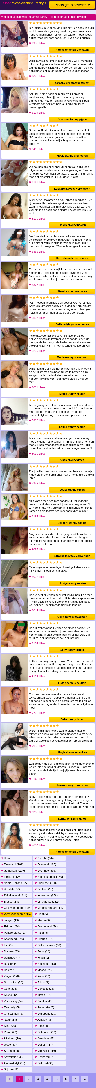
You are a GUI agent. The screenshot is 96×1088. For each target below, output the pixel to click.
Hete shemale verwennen (72, 258)
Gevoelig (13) (44, 988)
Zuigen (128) (10, 976)
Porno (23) (9, 1032)
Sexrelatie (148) (12, 1057)
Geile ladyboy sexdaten (72, 616)
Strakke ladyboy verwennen (72, 556)
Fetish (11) (42, 957)
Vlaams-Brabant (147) (49, 907)
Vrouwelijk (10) (45, 1050)
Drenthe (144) (44, 858)
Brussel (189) (10, 901)
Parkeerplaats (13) (14, 932)
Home (6, 858)
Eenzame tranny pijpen (72, 119)
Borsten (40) (43, 1001)
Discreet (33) (10, 951)
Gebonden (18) (45, 1032)
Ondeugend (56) (46, 926)
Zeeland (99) (44, 889)
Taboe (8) (42, 982)
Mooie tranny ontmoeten (72, 155)
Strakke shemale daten (72, 291)
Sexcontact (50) (12, 982)
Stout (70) (8, 1026)
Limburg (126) (11, 876)
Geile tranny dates (72, 719)
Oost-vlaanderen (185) (16, 907)
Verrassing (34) (12, 1001)
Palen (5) (42, 932)
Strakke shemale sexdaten (72, 82)
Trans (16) (42, 951)
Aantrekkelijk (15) (13, 1063)
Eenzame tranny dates (72, 818)
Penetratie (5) (44, 1007)
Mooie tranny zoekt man (72, 357)
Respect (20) (44, 1057)
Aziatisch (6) (43, 1019)
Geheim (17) (44, 1044)
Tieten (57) (43, 995)
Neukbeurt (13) (45, 963)
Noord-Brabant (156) (49, 876)
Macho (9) (42, 920)
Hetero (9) (8, 970)
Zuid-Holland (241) (14, 895)
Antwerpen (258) (46, 895)
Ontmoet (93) (44, 1063)
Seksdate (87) (44, 1038)
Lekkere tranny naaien (72, 522)
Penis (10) (42, 976)
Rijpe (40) (42, 1026)
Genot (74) (9, 988)
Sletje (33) (9, 1044)
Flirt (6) (7, 945)
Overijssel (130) (46, 883)
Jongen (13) (10, 920)
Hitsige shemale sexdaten (72, 49)
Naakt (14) (9, 1019)
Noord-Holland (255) (15, 883)
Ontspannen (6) (12, 1013)
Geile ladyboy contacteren (72, 324)
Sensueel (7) (10, 957)
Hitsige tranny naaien (72, 225)
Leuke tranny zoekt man (72, 785)
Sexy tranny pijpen (72, 649)
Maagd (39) (43, 970)
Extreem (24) (10, 926)
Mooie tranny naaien (72, 393)
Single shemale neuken (72, 752)
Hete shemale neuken (72, 683)
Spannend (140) (12, 939)
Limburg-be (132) (47, 901)
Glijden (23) (9, 1069)
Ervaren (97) (44, 939)
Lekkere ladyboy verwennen (72, 188)
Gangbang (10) (45, 1013)
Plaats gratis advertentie (72, 5)
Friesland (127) (45, 864)
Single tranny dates (72, 460)
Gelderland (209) (13, 870)
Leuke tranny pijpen (72, 489)
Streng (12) (9, 995)
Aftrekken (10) (11, 1038)
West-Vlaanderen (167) (16, 914)
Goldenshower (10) (48, 945)
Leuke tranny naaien (72, 427)
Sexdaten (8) (10, 1050)
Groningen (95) (45, 870)
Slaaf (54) (42, 914)
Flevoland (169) (12, 864)
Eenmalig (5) (10, 1007)
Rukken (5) (9, 963)
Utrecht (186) (10, 889)
